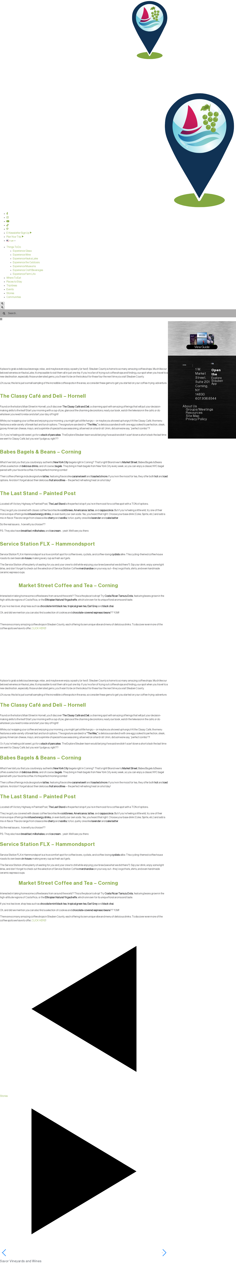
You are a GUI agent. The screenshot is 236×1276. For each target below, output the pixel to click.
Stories (10, 293)
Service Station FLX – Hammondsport (47, 544)
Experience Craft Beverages (28, 270)
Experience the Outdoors (26, 262)
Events (10, 289)
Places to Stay (14, 281)
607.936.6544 (205, 398)
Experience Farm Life (24, 274)
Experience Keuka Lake (25, 258)
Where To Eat (13, 278)
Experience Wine (22, 254)
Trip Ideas (11, 285)
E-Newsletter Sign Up (18, 233)
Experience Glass (22, 251)
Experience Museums (24, 266)
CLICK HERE (38, 628)
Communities (13, 297)
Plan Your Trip (14, 237)
